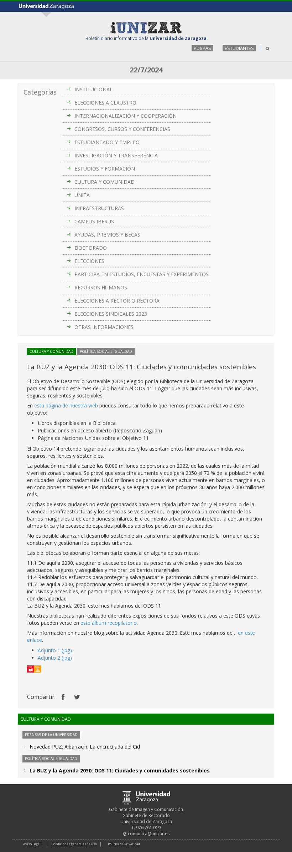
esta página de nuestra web (66, 405)
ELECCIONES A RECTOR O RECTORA (117, 300)
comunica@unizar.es (149, 834)
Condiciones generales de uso (74, 844)
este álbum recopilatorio (108, 622)
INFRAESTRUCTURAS (99, 208)
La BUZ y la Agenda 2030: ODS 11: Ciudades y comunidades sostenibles (120, 770)
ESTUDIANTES (239, 48)
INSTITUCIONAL (93, 89)
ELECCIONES (89, 261)
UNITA (82, 195)
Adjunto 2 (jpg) (55, 657)
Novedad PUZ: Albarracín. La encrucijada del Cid (85, 746)
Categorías (40, 92)
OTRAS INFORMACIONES (104, 327)
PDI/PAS (202, 48)
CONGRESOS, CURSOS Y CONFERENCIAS (122, 129)
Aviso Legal (32, 844)
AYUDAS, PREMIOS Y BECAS (107, 234)
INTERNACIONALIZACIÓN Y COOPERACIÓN (125, 115)
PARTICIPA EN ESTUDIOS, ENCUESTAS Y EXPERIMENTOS (141, 274)
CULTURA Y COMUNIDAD (104, 181)
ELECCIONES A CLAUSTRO (105, 102)
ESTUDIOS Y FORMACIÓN (104, 168)
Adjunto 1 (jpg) (55, 650)
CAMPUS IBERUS (94, 221)
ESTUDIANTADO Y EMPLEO (107, 142)
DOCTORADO (90, 247)
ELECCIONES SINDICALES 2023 (110, 313)
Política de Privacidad (124, 844)
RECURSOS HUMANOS (100, 287)
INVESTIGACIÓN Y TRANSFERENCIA (116, 155)
